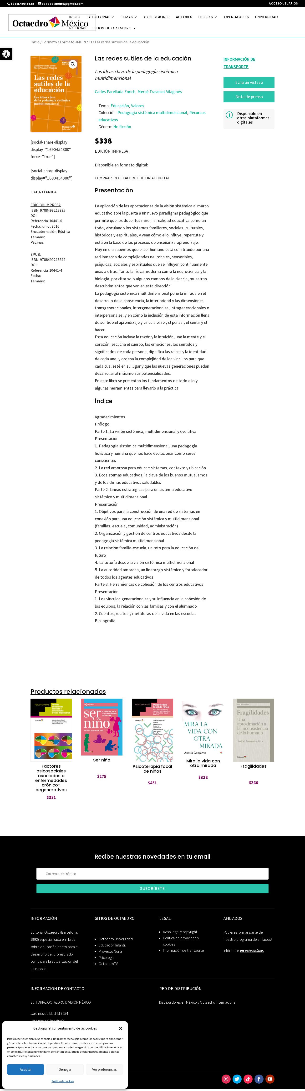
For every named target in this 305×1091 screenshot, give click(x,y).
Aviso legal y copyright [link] (180, 931)
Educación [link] (120, 105)
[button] (120, 1028)
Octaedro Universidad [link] (116, 938)
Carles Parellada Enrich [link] (115, 91)
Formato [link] (49, 42)
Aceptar (26, 1069)
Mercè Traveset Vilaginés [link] (159, 91)
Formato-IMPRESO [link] (76, 42)
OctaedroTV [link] (108, 963)
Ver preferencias (104, 1069)
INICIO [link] (75, 17)
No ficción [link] (122, 126)
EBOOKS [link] (205, 17)
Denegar (65, 1069)
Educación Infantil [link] (112, 945)
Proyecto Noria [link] (110, 951)
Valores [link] (137, 105)
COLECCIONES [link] (157, 17)
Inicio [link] (35, 42)
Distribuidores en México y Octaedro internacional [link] (197, 1002)
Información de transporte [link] (183, 950)
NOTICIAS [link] (77, 28)
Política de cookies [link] (63, 1081)
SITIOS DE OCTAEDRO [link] (112, 28)
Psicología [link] (106, 957)
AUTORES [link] (184, 17)
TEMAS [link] (127, 17)
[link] (6, 54)
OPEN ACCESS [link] (236, 17)
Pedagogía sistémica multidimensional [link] (152, 112)
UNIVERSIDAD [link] (266, 17)
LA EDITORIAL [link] (98, 17)
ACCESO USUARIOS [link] (283, 3)
